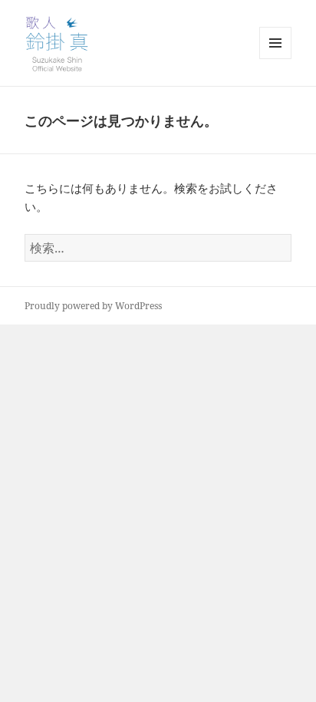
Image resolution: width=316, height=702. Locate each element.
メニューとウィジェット (275, 58)
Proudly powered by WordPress (93, 305)
